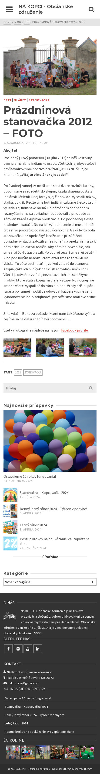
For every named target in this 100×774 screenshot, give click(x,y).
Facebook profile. (75, 330)
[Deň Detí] (43, 752)
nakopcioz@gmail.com (23, 683)
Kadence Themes (83, 769)
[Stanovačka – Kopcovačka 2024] (10, 495)
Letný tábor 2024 (33, 525)
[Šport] (28, 752)
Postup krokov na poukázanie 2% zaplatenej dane (39, 732)
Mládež (20, 100)
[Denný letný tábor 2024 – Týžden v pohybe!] (10, 511)
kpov (44, 143)
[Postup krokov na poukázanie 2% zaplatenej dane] (10, 543)
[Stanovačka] (72, 752)
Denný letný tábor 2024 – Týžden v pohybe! (53, 508)
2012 (18, 372)
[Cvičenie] (13, 752)
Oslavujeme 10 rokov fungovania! (29, 476)
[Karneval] (57, 752)
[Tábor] (87, 752)
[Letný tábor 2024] (10, 527)
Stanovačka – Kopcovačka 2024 (44, 492)
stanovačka (33, 372)
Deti (7, 100)
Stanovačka (39, 100)
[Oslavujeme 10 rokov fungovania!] (50, 441)
